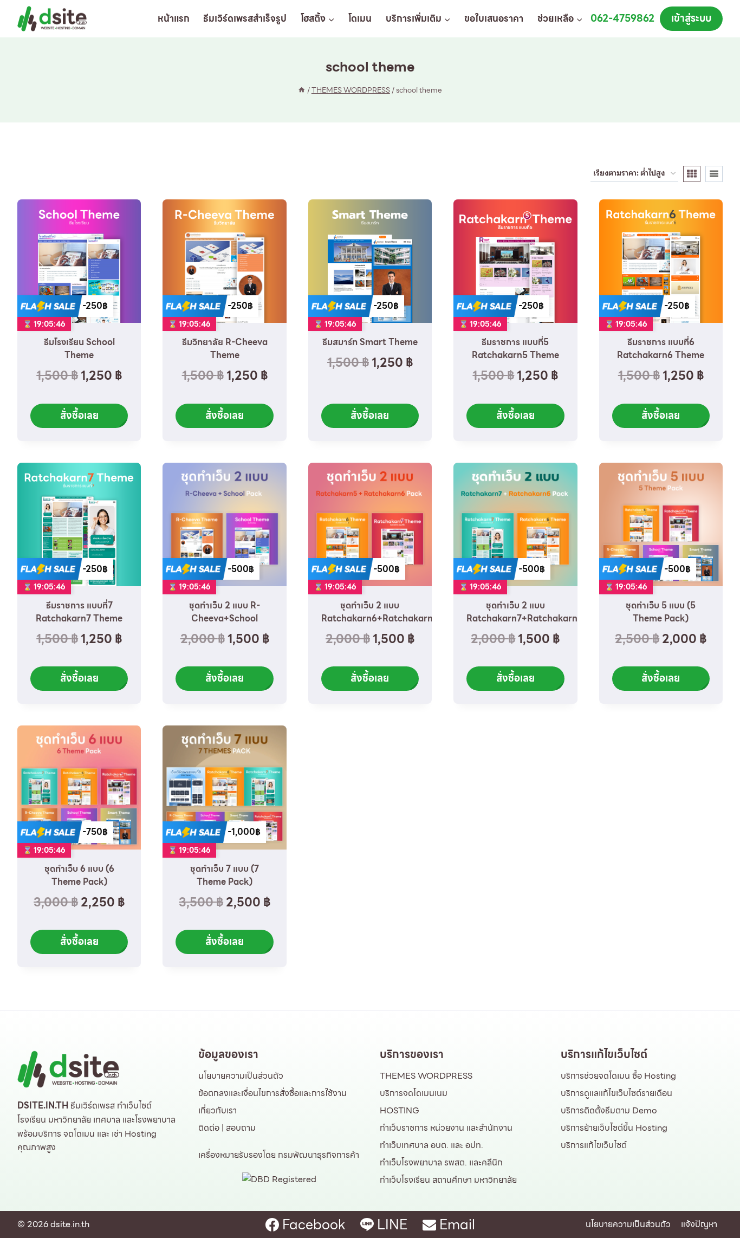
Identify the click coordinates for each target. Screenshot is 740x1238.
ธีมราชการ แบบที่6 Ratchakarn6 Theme (660, 348)
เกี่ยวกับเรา (217, 1110)
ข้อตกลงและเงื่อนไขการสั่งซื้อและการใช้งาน (272, 1093)
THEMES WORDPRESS (426, 1076)
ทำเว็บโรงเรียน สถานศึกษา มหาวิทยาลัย (448, 1180)
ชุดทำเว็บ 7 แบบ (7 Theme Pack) (224, 875)
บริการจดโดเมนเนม (413, 1093)
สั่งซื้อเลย (79, 415)
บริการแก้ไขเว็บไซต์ (594, 1145)
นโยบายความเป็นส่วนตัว (240, 1076)
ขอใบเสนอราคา (493, 18)
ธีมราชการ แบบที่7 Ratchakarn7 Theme (79, 612)
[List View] (714, 174)
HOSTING (399, 1110)
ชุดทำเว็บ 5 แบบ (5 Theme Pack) (661, 612)
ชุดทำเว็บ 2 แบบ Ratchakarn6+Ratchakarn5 (379, 612)
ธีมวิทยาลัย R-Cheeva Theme (225, 348)
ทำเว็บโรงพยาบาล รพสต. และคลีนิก (441, 1162)
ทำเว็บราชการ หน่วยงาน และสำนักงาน (446, 1128)
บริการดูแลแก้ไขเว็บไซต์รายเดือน (616, 1093)
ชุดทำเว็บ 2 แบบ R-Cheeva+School (224, 612)
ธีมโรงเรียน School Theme (79, 348)
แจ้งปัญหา (699, 1224)
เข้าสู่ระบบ (691, 18)
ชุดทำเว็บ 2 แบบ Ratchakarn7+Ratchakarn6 (524, 612)
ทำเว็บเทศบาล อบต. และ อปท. (431, 1145)
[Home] (302, 90)
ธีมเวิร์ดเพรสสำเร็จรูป (245, 18)
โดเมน (360, 18)
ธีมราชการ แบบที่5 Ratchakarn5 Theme (515, 348)
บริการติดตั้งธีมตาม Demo (609, 1110)
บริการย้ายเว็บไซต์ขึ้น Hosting (614, 1128)
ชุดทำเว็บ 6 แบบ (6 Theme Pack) (79, 875)
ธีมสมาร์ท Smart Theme (370, 342)
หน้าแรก (174, 18)
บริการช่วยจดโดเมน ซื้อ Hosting (618, 1076)
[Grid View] (691, 174)
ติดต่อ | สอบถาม (227, 1128)
